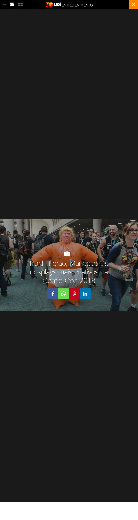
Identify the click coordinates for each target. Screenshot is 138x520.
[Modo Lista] (4, 4)
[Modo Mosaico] (20, 4)
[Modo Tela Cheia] (12, 4)
